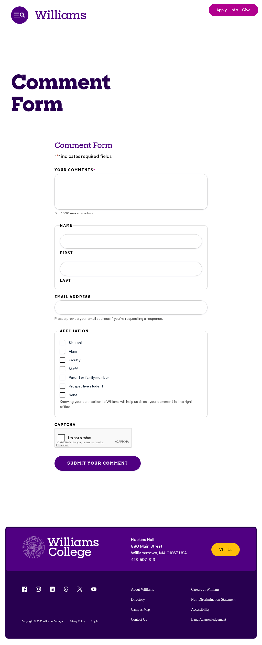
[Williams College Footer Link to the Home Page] (60, 549)
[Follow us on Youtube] (93, 589)
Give (246, 10)
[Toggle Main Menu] (19, 15)
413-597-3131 (144, 559)
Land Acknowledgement (208, 619)
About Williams (142, 589)
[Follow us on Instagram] (38, 589)
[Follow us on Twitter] (79, 589)
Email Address (72, 296)
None (73, 394)
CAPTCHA (65, 424)
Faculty (74, 360)
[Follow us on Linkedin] (52, 589)
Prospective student (86, 386)
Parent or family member (89, 377)
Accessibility (200, 609)
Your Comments (74, 170)
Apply (221, 10)
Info (234, 10)
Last (65, 280)
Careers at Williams (205, 589)
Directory (138, 599)
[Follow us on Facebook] (24, 589)
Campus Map (140, 609)
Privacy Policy (77, 621)
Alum (73, 351)
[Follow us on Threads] (66, 589)
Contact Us (139, 619)
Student (75, 342)
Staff (73, 368)
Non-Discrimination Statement (213, 599)
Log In (94, 621)
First (66, 253)
